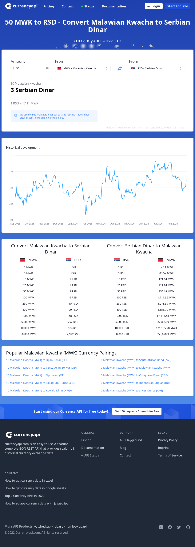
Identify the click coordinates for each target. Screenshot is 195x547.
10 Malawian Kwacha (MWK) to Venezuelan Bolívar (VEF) (41, 367)
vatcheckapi (42, 526)
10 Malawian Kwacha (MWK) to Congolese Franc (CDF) (133, 375)
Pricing (48, 6)
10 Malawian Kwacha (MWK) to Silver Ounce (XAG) (131, 390)
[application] (97, 188)
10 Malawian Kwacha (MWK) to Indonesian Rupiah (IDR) (134, 383)
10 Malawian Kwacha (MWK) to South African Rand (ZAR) (135, 360)
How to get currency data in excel (29, 480)
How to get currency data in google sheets (35, 488)
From (59, 61)
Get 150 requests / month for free (137, 411)
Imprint (163, 448)
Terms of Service (170, 455)
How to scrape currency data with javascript (36, 503)
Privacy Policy (167, 440)
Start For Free (177, 6)
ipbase (58, 526)
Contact (68, 6)
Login (156, 6)
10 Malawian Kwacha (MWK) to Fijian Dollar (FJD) (36, 360)
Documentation (114, 6)
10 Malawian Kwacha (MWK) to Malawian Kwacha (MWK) (135, 367)
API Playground (131, 440)
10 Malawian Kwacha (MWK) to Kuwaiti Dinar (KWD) (39, 390)
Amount (18, 61)
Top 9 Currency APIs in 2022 (24, 496)
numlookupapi (76, 526)
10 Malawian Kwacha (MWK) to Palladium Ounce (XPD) (40, 383)
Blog (123, 448)
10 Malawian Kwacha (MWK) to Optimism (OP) (35, 375)
